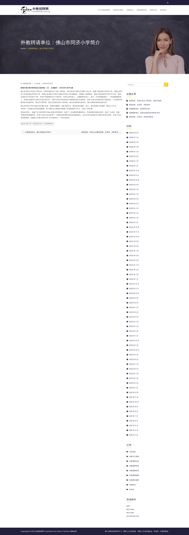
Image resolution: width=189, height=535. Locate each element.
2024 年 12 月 (134, 227)
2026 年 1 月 (133, 166)
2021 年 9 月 (133, 407)
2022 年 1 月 (133, 388)
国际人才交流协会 (129, 531)
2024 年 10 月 (134, 237)
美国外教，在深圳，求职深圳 (139, 105)
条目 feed (130, 509)
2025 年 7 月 (134, 194)
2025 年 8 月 (134, 189)
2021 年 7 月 (133, 416)
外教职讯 (130, 10)
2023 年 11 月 (134, 288)
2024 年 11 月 (134, 232)
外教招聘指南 (134, 475)
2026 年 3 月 (134, 156)
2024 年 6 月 (134, 255)
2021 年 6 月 (133, 421)
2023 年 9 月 (134, 298)
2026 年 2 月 (134, 161)
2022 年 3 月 (134, 378)
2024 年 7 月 (134, 251)
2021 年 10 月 (134, 402)
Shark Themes (63, 531)
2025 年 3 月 (134, 213)
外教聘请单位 (49, 124)
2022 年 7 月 (134, 364)
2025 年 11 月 (134, 175)
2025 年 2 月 (134, 218)
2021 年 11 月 (133, 397)
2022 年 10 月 (134, 350)
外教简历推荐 (118, 10)
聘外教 (38, 84)
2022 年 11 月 (134, 345)
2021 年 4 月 (133, 430)
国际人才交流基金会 (145, 531)
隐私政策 (73, 531)
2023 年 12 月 (134, 284)
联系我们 (163, 10)
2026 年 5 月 (134, 147)
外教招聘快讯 (134, 470)
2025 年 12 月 (134, 170)
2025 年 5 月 (134, 203)
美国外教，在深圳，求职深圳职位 (141, 117)
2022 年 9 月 (134, 355)
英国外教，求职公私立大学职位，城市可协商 (145, 101)
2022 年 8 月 (134, 359)
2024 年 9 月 (134, 241)
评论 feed (130, 513)
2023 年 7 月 (134, 307)
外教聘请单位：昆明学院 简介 (140, 109)
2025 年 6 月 (134, 199)
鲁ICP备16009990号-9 (113, 531)
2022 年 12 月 (134, 340)
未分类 (131, 489)
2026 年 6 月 (134, 142)
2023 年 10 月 (134, 293)
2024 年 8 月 (134, 246)
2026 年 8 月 (134, 133)
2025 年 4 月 (134, 208)
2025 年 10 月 (134, 180)
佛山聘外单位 (38, 124)
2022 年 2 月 (134, 383)
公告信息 (132, 452)
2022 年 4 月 (134, 373)
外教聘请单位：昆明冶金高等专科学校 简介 (144, 113)
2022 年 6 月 (134, 369)
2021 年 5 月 (133, 425)
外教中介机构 (134, 456)
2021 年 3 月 (133, 435)
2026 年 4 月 (134, 152)
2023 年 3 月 (134, 326)
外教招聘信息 (134, 461)
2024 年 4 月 (134, 265)
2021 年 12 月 (134, 392)
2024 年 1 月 (133, 279)
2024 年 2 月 (134, 274)
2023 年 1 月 (133, 336)
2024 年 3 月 (134, 270)
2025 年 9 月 (134, 185)
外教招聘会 (164, 531)
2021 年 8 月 (133, 411)
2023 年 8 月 (134, 303)
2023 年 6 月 (134, 312)
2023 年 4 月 (134, 322)
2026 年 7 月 (134, 137)
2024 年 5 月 (134, 260)
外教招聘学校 (142, 10)
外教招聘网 (40, 8)
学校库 (156, 531)
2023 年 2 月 (134, 331)
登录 (128, 506)
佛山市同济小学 (26, 124)
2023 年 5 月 (134, 317)
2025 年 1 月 (133, 222)
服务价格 (153, 10)
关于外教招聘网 (104, 10)
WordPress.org (132, 516)
